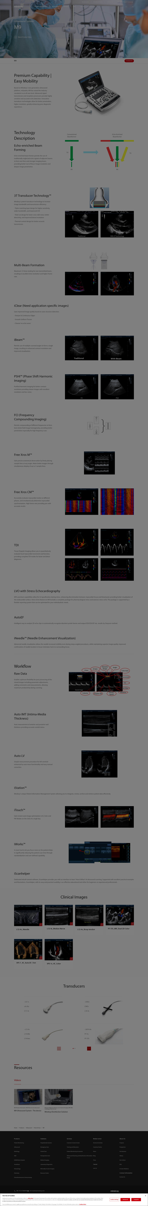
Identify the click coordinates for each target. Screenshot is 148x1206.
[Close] (145, 1195)
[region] (74, 1199)
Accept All (136, 1199)
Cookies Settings (114, 1199)
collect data (30, 1198)
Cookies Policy (82, 1204)
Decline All (125, 1199)
